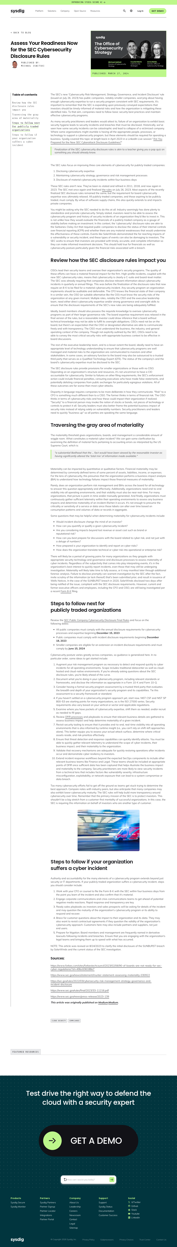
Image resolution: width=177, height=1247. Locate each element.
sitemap (73, 1227)
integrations (46, 1215)
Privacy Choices (126, 1239)
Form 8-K (66, 591)
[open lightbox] (109, 830)
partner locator (48, 1211)
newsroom (75, 1215)
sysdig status (105, 1206)
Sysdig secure (18, 1202)
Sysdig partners (48, 1202)
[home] (17, 11)
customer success (108, 1215)
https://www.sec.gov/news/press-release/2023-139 (80, 996)
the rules (107, 189)
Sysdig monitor (18, 1206)
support (103, 1202)
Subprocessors (107, 1239)
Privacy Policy (88, 1239)
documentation (106, 1211)
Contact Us (161, 1239)
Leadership (75, 1206)
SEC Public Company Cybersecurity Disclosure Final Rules (96, 620)
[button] (39, 11)
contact (73, 1219)
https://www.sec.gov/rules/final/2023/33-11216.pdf (80, 990)
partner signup (47, 1206)
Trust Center (144, 1239)
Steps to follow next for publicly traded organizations (26, 126)
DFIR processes (74, 716)
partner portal (47, 1219)
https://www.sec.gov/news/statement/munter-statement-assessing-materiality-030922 (100, 975)
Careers (73, 1211)
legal (72, 1223)
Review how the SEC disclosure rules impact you (24, 106)
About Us (74, 1202)
